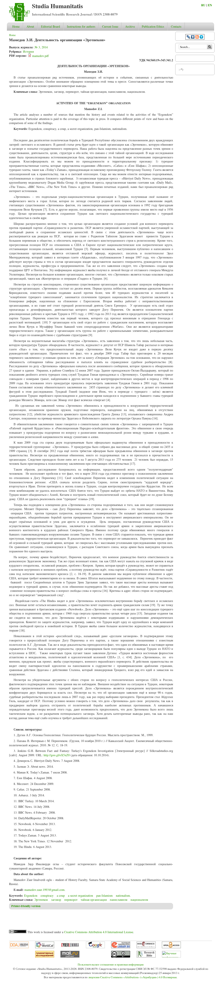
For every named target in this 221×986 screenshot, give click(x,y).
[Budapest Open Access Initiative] (171, 947)
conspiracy (47, 895)
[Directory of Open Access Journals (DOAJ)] (19, 947)
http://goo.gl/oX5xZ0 (57, 755)
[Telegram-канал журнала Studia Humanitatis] (201, 37)
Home (16, 26)
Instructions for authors (81, 26)
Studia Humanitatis (57, 6)
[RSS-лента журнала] (197, 37)
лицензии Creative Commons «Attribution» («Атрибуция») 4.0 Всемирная (132, 977)
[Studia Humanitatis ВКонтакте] (192, 37)
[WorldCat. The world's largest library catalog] (44, 947)
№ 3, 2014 (41, 47)
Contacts (176, 26)
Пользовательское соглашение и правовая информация (111, 964)
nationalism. (123, 895)
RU (203, 5)
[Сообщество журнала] (189, 37)
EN (210, 5)
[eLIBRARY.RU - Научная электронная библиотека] (120, 947)
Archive (130, 26)
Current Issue (110, 26)
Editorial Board (50, 26)
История (28, 51)
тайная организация (94, 900)
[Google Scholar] (95, 947)
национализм (139, 900)
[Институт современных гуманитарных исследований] (44, 956)
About (30, 26)
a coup (61, 895)
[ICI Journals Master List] (146, 947)
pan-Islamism (104, 895)
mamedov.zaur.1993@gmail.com (44, 890)
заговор (56, 900)
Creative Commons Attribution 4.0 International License (98, 932)
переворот (70, 900)
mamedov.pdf (40, 56)
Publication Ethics (153, 26)
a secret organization (80, 895)
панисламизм (118, 900)
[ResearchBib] (146, 956)
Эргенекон (41, 900)
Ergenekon (30, 895)
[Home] (19, 20)
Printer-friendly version (25, 906)
